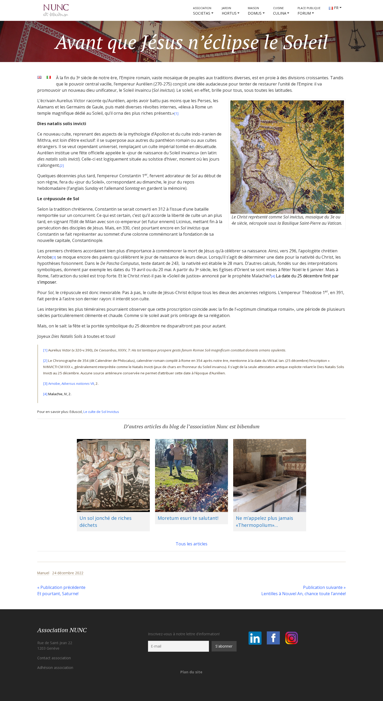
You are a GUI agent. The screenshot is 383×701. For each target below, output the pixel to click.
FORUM (309, 11)
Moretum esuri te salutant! (188, 518)
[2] (62, 165)
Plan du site (191, 671)
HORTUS (229, 11)
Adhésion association (55, 667)
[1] (45, 350)
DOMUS (255, 11)
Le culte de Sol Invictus (101, 411)
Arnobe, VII (71, 383)
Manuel (43, 572)
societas (202, 11)
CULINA (279, 11)
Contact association (54, 657)
